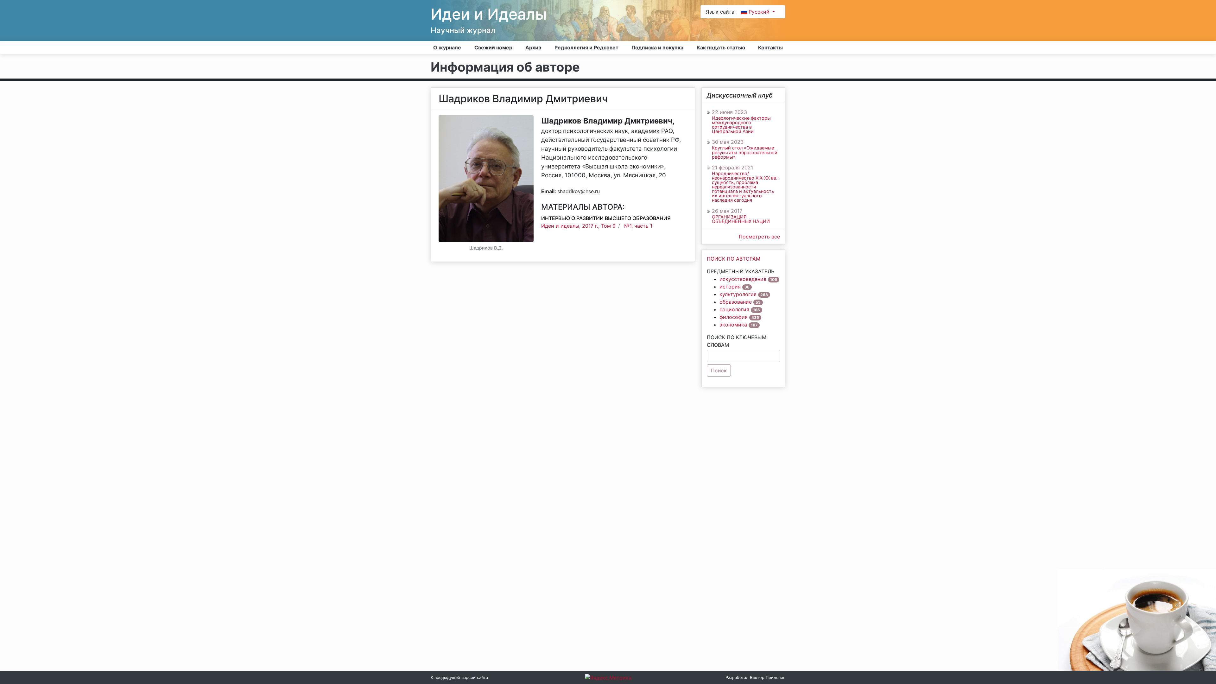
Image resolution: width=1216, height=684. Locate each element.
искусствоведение (742, 279)
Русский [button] (760, 12)
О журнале (447, 47)
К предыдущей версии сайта (459, 677)
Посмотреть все (759, 236)
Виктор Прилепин (767, 677)
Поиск (719, 370)
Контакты (770, 47)
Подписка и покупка (657, 47)
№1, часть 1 (638, 226)
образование (735, 302)
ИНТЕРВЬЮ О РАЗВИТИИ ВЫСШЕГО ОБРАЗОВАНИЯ (606, 218)
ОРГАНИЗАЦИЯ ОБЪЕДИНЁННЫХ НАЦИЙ (741, 219)
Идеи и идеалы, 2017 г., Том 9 (578, 226)
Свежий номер (493, 47)
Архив (533, 47)
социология (734, 309)
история (730, 286)
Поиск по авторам (733, 259)
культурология (738, 294)
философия (733, 317)
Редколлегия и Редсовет (586, 47)
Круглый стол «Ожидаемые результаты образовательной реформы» (744, 152)
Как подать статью (721, 47)
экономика (733, 324)
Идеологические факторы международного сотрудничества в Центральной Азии (741, 125)
